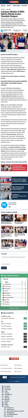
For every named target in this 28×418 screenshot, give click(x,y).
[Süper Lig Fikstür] (26, 313)
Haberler (3, 9)
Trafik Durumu (19, 365)
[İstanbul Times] (14, 2)
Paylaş (4, 50)
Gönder (4, 267)
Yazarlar (6, 392)
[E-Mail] (9, 207)
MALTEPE (9, 9)
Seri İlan (6, 396)
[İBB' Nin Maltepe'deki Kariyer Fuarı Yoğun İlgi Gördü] (21, 229)
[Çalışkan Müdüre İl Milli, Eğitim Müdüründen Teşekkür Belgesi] (14, 41)
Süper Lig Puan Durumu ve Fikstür (15, 411)
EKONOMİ (24, 5)
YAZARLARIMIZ (16, 5)
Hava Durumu (5, 365)
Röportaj (6, 397)
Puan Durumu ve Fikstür (7, 368)
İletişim (6, 404)
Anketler (6, 401)
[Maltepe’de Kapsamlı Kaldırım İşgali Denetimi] (7, 217)
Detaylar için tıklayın (14, 308)
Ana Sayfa (7, 386)
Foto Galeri (7, 389)
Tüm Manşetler (19, 368)
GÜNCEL (3, 5)
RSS (5, 377)
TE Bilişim (17, 381)
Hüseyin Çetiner (12, 204)
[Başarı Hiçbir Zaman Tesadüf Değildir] (21, 217)
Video (6, 391)
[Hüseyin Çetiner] (4, 205)
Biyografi (6, 399)
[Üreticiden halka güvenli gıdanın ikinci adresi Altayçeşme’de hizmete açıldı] (7, 229)
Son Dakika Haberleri (6, 371)
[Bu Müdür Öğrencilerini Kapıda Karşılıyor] (7, 243)
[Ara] (26, 2)
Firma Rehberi (8, 394)
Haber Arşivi (18, 371)
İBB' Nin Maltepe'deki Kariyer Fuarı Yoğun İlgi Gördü (20, 235)
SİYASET (9, 5)
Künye (6, 402)
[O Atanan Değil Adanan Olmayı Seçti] (21, 243)
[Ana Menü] (1, 2)
